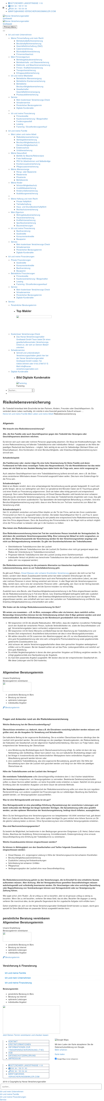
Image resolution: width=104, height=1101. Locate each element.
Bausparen (21, 239)
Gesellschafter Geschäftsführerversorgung (28, 90)
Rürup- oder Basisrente (26, 171)
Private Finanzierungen (21, 260)
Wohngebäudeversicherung (28, 215)
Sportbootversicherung (26, 222)
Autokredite (21, 233)
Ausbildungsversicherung (27, 193)
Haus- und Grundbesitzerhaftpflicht (31, 206)
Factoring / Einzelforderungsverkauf (31, 126)
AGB (10, 1052)
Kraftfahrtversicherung (25, 220)
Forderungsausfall (24, 121)
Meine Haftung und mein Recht (24, 198)
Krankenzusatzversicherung (28, 163)
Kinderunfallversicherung (27, 190)
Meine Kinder (16, 182)
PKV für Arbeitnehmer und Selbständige (33, 161)
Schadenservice (23, 102)
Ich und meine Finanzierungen (21, 256)
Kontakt (13, 1041)
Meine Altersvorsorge (20, 169)
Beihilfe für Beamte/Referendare (30, 155)
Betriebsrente (22, 180)
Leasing (19, 124)
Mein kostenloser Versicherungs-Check (33, 99)
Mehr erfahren (61, 1049)
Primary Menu (10, 27)
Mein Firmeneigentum (20, 57)
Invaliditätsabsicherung (26, 188)
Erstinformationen (19, 1044)
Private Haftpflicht (23, 201)
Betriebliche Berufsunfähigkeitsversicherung (29, 85)
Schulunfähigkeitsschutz (26, 185)
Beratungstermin (12, 707)
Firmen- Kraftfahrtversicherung (29, 67)
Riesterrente (21, 174)
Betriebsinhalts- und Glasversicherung (32, 62)
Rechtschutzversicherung (27, 209)
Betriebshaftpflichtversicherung (29, 40)
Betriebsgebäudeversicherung (29, 59)
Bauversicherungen (24, 225)
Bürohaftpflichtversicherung (28, 51)
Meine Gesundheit (19, 153)
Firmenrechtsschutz (24, 54)
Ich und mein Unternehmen (20, 34)
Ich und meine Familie (17, 130)
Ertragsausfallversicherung (27, 73)
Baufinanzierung (23, 231)
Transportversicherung (26, 70)
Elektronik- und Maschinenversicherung (33, 65)
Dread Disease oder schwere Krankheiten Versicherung (45, 573)
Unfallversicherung (24, 150)
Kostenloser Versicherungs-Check (25, 334)
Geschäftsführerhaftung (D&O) (29, 46)
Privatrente (21, 177)
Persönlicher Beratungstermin (29, 105)
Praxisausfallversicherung (27, 94)
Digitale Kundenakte (25, 108)
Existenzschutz (22, 147)
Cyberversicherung (24, 48)
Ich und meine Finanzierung (23, 113)
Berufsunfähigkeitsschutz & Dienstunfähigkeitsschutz (28, 143)
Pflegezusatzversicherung (27, 166)
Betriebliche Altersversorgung (29, 78)
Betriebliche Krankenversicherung (30, 81)
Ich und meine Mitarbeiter (22, 75)
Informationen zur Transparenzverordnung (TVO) (26, 1048)
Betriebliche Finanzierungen (23, 273)
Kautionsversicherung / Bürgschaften (32, 118)
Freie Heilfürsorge (24, 158)
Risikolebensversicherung (27, 137)
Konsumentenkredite (25, 236)
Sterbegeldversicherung (26, 139)
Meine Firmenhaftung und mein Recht (27, 38)
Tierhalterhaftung (23, 204)
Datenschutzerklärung (22, 1055)
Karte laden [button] (60, 1054)
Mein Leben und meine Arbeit (23, 134)
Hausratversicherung (25, 217)
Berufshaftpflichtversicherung (28, 43)
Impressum (14, 1058)
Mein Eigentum (17, 212)
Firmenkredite (22, 116)
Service (14, 97)
